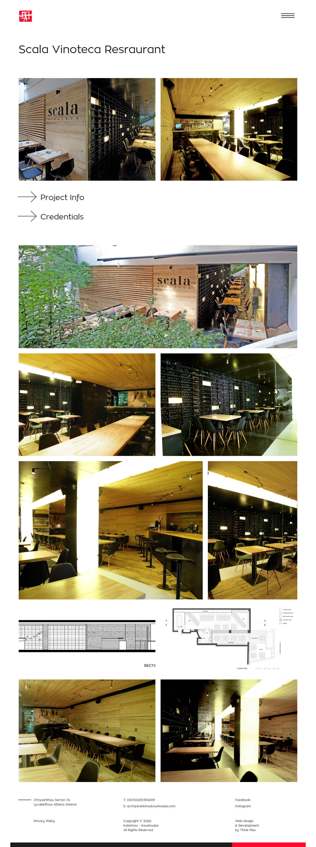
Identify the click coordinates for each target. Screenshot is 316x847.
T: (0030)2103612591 (139, 799)
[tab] (63, 198)
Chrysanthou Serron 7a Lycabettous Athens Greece (55, 802)
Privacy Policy (44, 820)
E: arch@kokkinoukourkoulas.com (149, 806)
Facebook (242, 799)
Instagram (243, 806)
